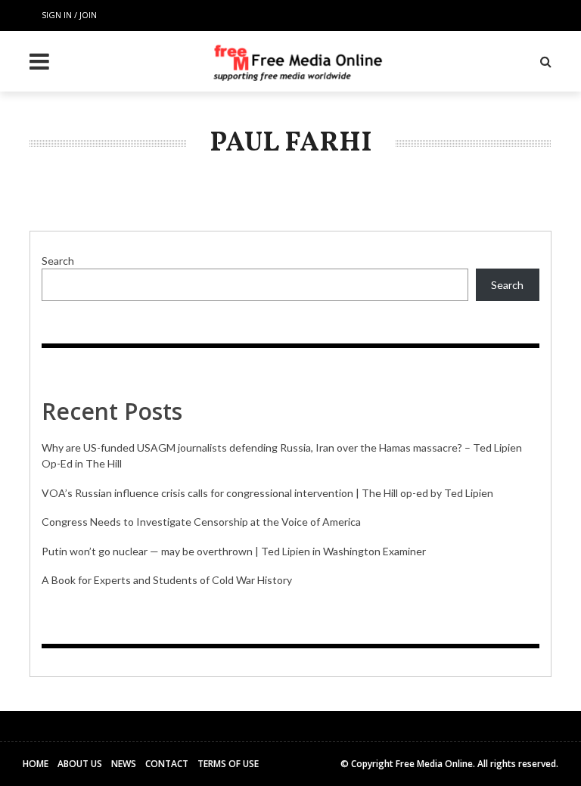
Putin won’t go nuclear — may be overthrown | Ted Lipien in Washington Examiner (234, 551)
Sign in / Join (69, 14)
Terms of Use (228, 763)
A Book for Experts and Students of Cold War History (167, 579)
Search (58, 260)
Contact (166, 763)
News (123, 763)
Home (35, 763)
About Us (79, 763)
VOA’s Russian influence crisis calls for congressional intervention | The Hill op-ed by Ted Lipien (267, 492)
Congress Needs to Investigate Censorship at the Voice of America (201, 521)
